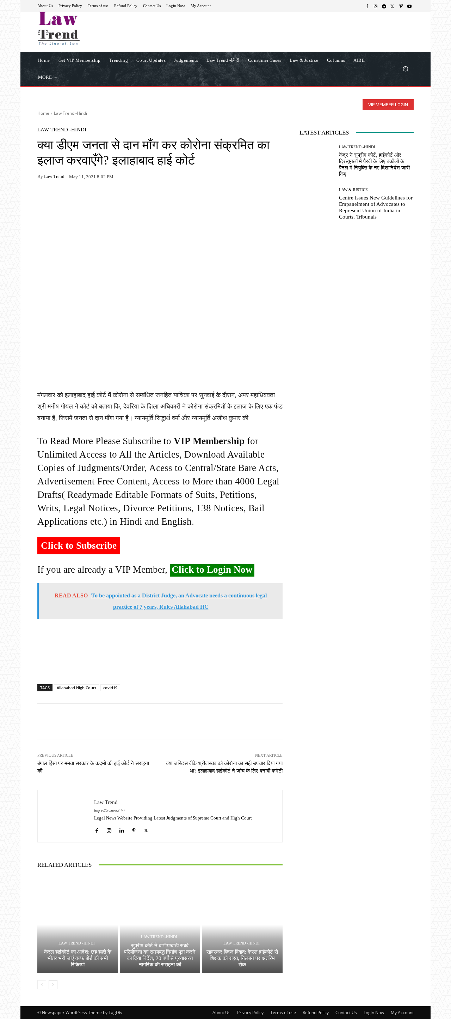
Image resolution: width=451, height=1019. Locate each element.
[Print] (93, 199)
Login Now (374, 1012)
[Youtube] (409, 6)
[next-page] (53, 984)
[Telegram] (384, 6)
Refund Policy (316, 1012)
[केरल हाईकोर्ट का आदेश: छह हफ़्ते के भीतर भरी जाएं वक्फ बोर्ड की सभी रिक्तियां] (77, 924)
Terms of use (283, 1012)
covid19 (110, 687)
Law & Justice (353, 190)
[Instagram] (375, 6)
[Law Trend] (66, 816)
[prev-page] (41, 984)
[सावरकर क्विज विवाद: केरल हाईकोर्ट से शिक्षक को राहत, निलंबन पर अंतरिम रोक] (242, 924)
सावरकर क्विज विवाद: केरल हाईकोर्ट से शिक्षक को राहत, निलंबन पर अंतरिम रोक (242, 958)
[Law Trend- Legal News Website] (87, 28)
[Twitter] (392, 6)
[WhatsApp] (61, 199)
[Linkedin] (121, 829)
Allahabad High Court (76, 687)
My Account (402, 1012)
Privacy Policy (250, 1012)
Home (43, 113)
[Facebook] (367, 6)
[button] (405, 68)
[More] (125, 199)
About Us (221, 1012)
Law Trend (54, 176)
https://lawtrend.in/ (109, 811)
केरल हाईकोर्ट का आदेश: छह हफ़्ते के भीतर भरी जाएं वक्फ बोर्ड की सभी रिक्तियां (77, 958)
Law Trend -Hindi (70, 113)
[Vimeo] (401, 6)
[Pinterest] (109, 199)
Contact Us (346, 1012)
